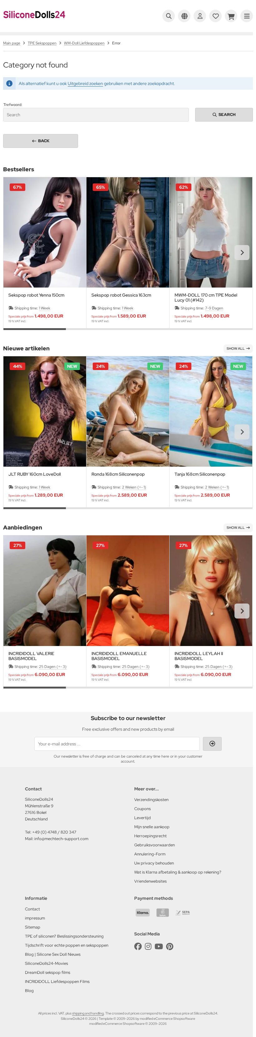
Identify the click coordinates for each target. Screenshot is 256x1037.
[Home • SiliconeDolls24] (34, 22)
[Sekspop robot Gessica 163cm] (127, 232)
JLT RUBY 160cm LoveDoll (34, 474)
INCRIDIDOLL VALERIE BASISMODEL (31, 656)
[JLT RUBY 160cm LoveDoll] (44, 411)
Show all (236, 348)
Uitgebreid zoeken (85, 83)
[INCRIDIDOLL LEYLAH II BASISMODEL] (211, 590)
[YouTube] (159, 946)
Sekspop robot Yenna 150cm (36, 295)
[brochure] (215, 16)
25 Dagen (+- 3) (52, 666)
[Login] (200, 16)
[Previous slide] (14, 252)
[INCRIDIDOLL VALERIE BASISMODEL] (44, 590)
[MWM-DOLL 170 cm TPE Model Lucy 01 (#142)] (211, 232)
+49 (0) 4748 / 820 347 (54, 832)
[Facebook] (138, 946)
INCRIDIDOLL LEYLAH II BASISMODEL (199, 656)
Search (224, 114)
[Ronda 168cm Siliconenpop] (127, 411)
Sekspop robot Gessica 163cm (121, 295)
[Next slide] (241, 252)
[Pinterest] (169, 946)
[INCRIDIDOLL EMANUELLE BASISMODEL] (127, 590)
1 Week (44, 308)
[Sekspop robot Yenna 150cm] (44, 232)
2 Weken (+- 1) (134, 487)
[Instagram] (148, 946)
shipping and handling (88, 1013)
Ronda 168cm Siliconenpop (118, 474)
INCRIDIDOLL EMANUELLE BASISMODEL (119, 656)
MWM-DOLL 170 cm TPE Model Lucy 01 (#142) (206, 298)
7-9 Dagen (214, 308)
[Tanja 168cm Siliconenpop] (211, 411)
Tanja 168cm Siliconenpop (200, 474)
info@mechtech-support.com (61, 838)
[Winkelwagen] (231, 16)
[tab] (34, 333)
